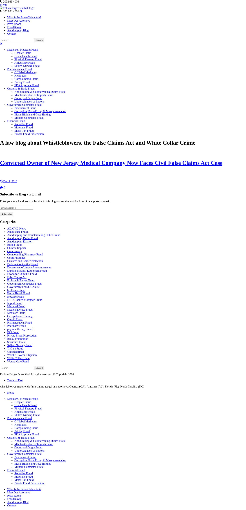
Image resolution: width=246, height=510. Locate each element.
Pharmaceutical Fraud (19, 322)
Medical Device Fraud (20, 309)
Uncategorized (15, 351)
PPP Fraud (13, 332)
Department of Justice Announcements (29, 267)
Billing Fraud (14, 244)
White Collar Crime (18, 358)
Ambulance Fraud (17, 231)
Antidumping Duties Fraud (22, 238)
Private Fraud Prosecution (22, 335)
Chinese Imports (16, 248)
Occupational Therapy (20, 316)
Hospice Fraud (15, 296)
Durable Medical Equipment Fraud (27, 270)
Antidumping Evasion (19, 241)
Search (39, 40)
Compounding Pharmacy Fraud (25, 254)
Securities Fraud (16, 342)
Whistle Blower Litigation (22, 355)
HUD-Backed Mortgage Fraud (24, 299)
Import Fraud (14, 303)
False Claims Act (16, 277)
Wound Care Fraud (18, 361)
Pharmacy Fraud (16, 325)
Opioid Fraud (15, 319)
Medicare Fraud (16, 312)
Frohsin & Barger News (21, 280)
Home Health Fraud (18, 293)
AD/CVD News (16, 228)
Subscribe (6, 214)
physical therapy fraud (19, 329)
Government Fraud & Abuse (23, 286)
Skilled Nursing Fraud (19, 345)
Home (10, 392)
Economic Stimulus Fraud (22, 273)
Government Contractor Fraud (24, 283)
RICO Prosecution (17, 338)
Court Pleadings (16, 257)
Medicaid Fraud (16, 306)
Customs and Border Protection (25, 260)
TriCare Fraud (15, 348)
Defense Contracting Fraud (22, 264)
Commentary (14, 251)
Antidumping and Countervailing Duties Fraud (33, 235)
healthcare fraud (16, 290)
